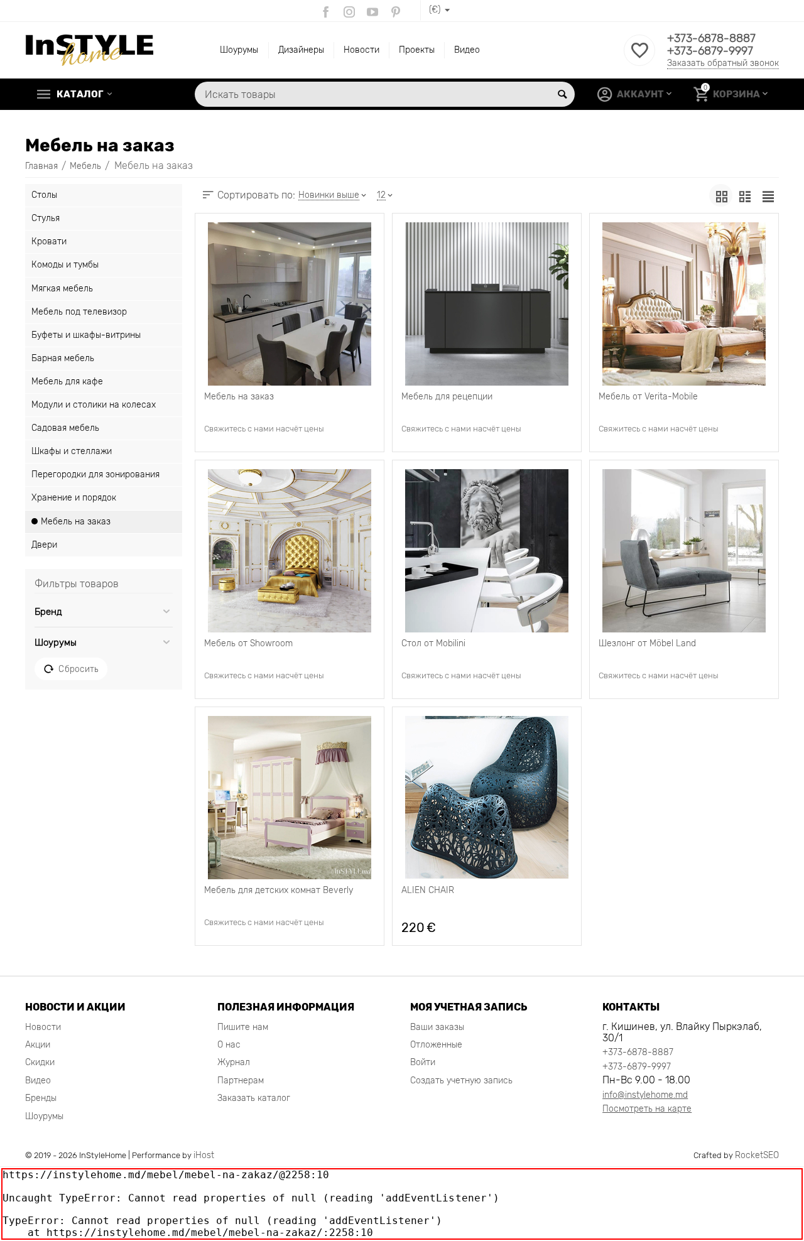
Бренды (41, 1098)
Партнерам (240, 1080)
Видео (467, 50)
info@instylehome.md (645, 1095)
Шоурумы (239, 50)
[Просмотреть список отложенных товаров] (639, 57)
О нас (229, 1044)
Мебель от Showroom (248, 644)
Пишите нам (242, 1027)
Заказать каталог (253, 1098)
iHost (203, 1155)
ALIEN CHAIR (427, 891)
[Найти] (562, 94)
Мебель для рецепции (446, 397)
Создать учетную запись (461, 1080)
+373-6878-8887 (711, 38)
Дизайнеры (301, 50)
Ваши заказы (437, 1027)
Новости (361, 50)
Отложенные (436, 1044)
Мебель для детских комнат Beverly (278, 891)
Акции (37, 1044)
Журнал (233, 1062)
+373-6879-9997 (710, 51)
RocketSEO (757, 1155)
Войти (422, 1062)
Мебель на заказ (239, 397)
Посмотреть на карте (647, 1108)
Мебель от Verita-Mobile (648, 397)
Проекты (417, 50)
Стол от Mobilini (433, 644)
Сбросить (78, 669)
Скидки (40, 1062)
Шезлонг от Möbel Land (647, 644)
